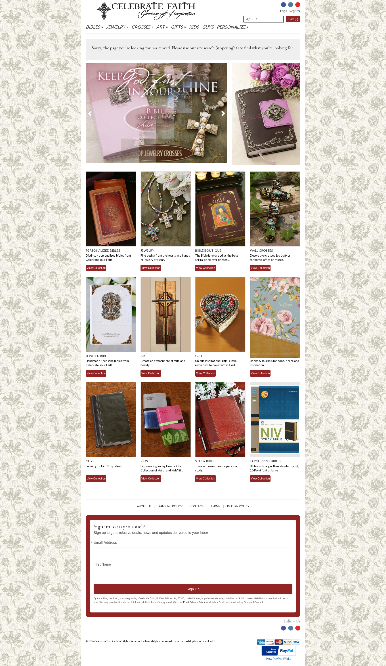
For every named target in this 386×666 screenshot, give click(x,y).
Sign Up (193, 589)
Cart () (293, 19)
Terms (215, 506)
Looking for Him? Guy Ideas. (104, 466)
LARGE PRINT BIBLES (265, 461)
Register (295, 11)
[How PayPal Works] (279, 654)
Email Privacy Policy (194, 602)
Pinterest (297, 4)
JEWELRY (115, 26)
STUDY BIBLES (205, 461)
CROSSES (141, 26)
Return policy (238, 506)
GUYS (207, 26)
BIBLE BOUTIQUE (208, 250)
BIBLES (93, 26)
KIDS (194, 26)
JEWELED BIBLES (98, 356)
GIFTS (177, 26)
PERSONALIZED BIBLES (103, 250)
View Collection (96, 267)
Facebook (283, 4)
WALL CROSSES (261, 250)
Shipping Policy (170, 506)
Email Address (105, 542)
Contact (196, 506)
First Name (102, 564)
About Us (144, 506)
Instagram (290, 4)
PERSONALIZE (231, 26)
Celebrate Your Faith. (106, 641)
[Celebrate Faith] (146, 19)
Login (283, 11)
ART (160, 26)
